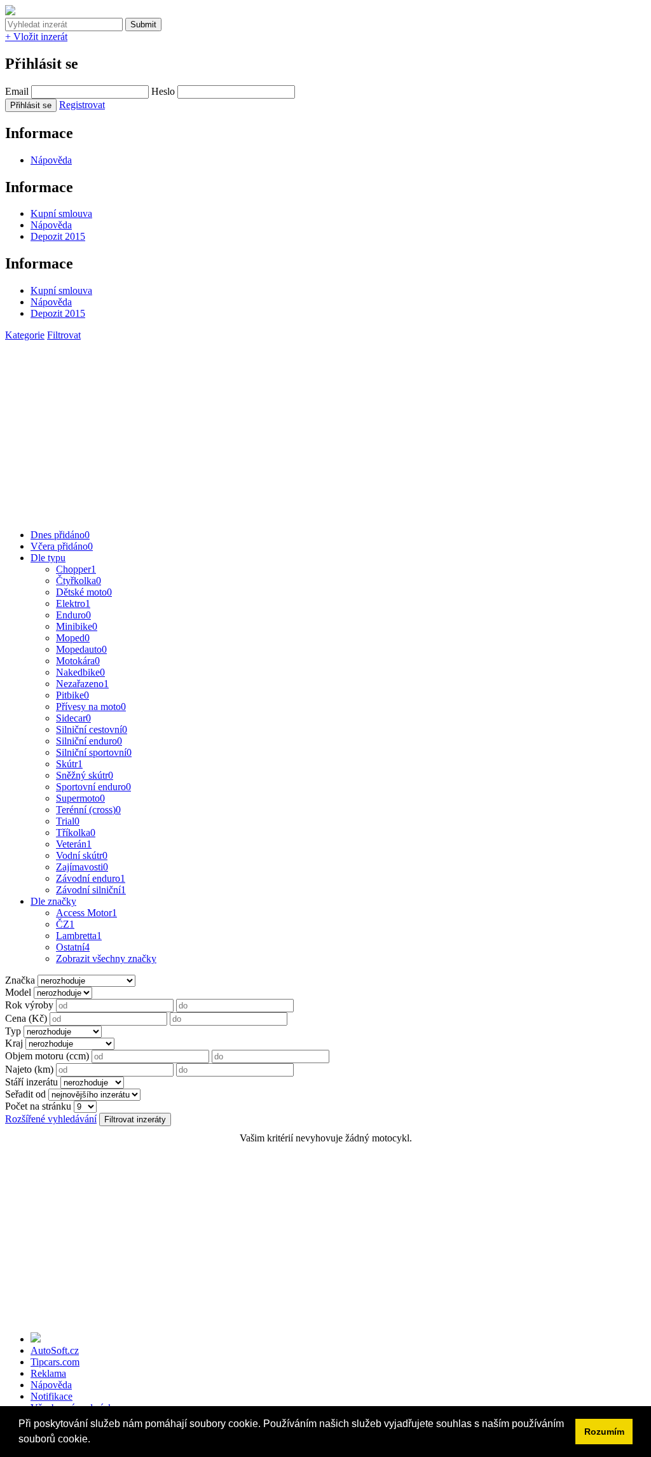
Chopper (76, 569)
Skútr (69, 763)
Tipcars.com (55, 1361)
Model (18, 992)
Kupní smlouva (61, 213)
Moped (73, 637)
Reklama (48, 1373)
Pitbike (72, 695)
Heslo (163, 91)
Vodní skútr (81, 855)
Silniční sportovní (94, 752)
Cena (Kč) (26, 1018)
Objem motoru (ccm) (47, 1055)
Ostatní (73, 947)
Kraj (14, 1043)
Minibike (76, 626)
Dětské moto (84, 592)
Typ (13, 1031)
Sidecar (73, 718)
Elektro (73, 603)
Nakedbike (80, 672)
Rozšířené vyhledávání (51, 1118)
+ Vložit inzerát (36, 36)
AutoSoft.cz (55, 1350)
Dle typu (48, 557)
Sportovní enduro (93, 786)
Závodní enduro (90, 878)
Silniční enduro (89, 740)
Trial (67, 821)
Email (17, 91)
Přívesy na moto (91, 706)
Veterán (74, 844)
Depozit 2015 (58, 236)
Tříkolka (75, 832)
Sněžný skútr (84, 775)
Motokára (78, 660)
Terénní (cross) (88, 809)
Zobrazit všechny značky (106, 958)
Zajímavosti (82, 866)
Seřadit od (25, 1094)
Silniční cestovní (91, 729)
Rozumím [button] (604, 1431)
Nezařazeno (82, 683)
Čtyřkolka (78, 580)
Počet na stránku (38, 1106)
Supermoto (80, 798)
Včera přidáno (62, 546)
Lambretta (79, 935)
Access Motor (86, 912)
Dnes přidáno (60, 534)
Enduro (73, 615)
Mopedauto (81, 649)
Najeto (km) (29, 1069)
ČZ (65, 924)
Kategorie (25, 335)
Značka (20, 980)
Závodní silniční (91, 889)
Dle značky (53, 901)
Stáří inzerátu (31, 1082)
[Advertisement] (325, 430)
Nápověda (51, 160)
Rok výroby (29, 1005)
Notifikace (51, 1396)
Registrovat (82, 104)
